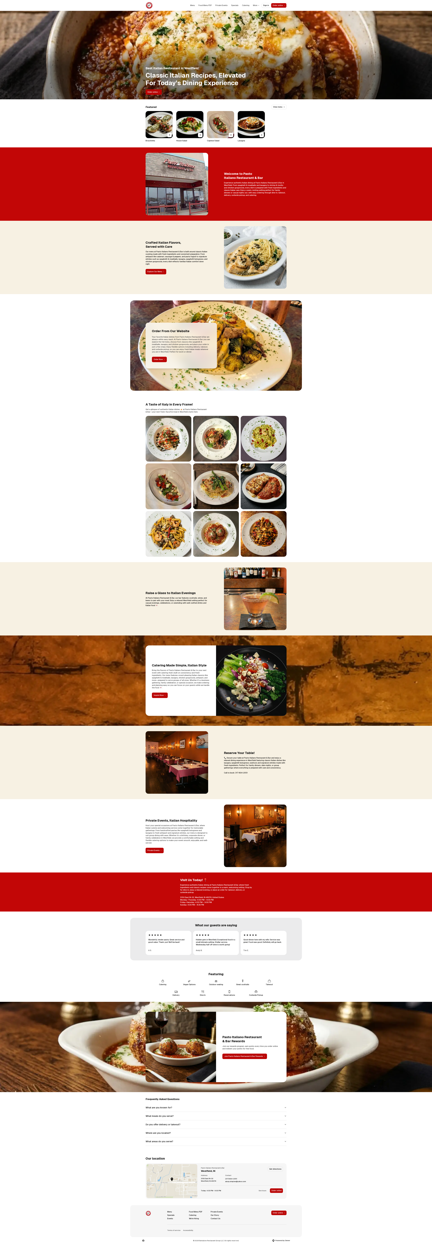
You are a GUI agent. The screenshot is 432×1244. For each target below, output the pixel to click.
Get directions (275, 1169)
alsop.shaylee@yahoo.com (235, 1181)
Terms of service (173, 1230)
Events (170, 1218)
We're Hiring (194, 1218)
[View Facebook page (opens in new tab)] (143, 1240)
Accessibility (188, 1230)
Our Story (215, 1215)
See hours (262, 1191)
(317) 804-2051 (231, 1179)
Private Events (221, 5)
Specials (234, 5)
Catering (245, 5)
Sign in (266, 5)
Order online (276, 1190)
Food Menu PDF (205, 5)
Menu (192, 5)
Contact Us (215, 1218)
